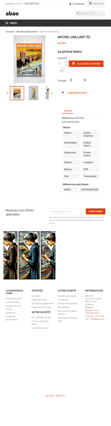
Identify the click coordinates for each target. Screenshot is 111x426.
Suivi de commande (67, 296)
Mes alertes (63, 307)
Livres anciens (13, 302)
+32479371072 (31, 3)
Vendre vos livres (14, 298)
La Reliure (10, 312)
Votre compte (67, 290)
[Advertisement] (55, 363)
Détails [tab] (68, 110)
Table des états (39, 299)
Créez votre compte (68, 303)
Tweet (78, 80)
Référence (68, 118)
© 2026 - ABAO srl (55, 395)
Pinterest (85, 80)
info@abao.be (97, 319)
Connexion (63, 299)
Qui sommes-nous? (41, 317)
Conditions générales (42, 303)
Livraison (36, 296)
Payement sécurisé (41, 307)
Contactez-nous (40, 328)
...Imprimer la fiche (76, 92)
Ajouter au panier (86, 63)
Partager (71, 80)
